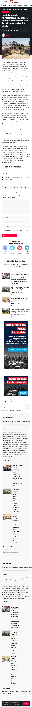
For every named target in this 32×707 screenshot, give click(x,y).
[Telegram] (26, 249)
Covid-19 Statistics (15, 410)
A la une (5, 421)
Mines (7, 35)
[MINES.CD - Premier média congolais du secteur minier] (16, 1)
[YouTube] (8, 460)
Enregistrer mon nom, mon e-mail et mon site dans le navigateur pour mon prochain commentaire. (16, 231)
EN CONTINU (15, 283)
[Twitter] (12, 249)
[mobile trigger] (3, 2)
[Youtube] (19, 249)
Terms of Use (15, 704)
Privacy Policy (6, 704)
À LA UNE (14, 294)
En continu (10, 421)
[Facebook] (5, 249)
